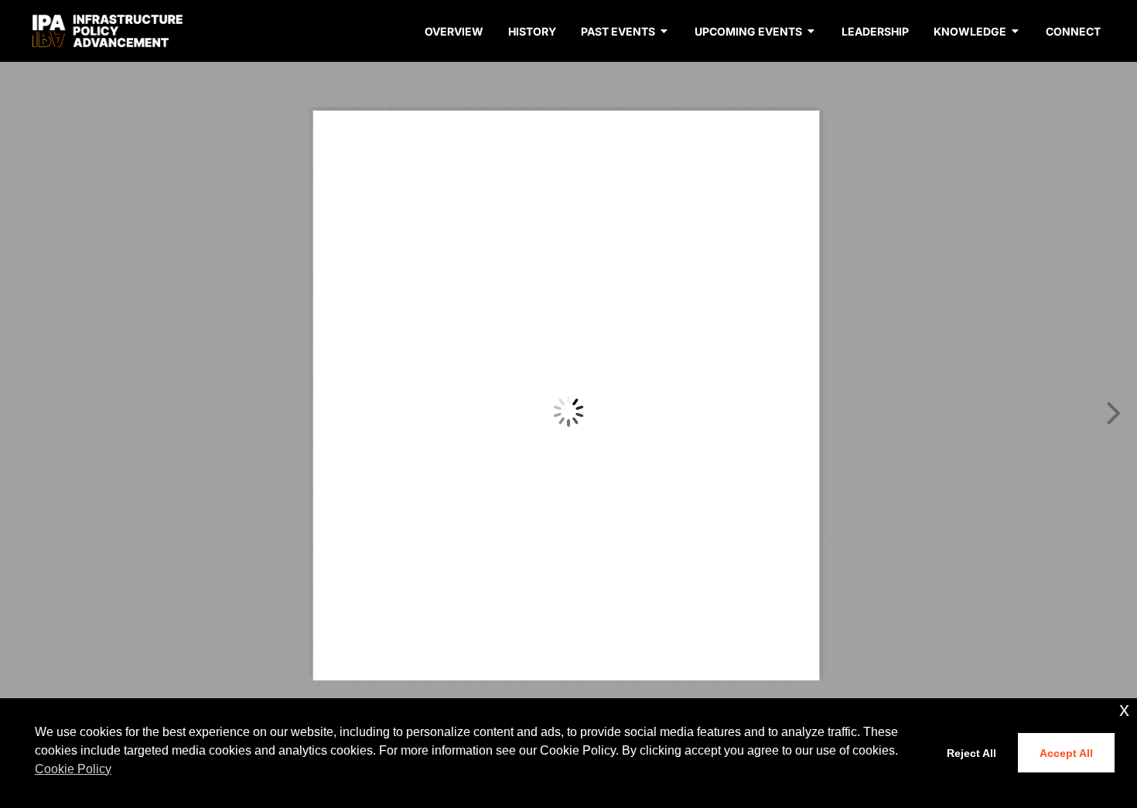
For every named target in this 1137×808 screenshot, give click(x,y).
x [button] (1124, 709)
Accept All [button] (1066, 753)
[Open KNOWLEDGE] (1015, 31)
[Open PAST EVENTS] (664, 31)
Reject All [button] (971, 753)
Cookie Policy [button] (73, 769)
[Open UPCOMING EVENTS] (811, 31)
